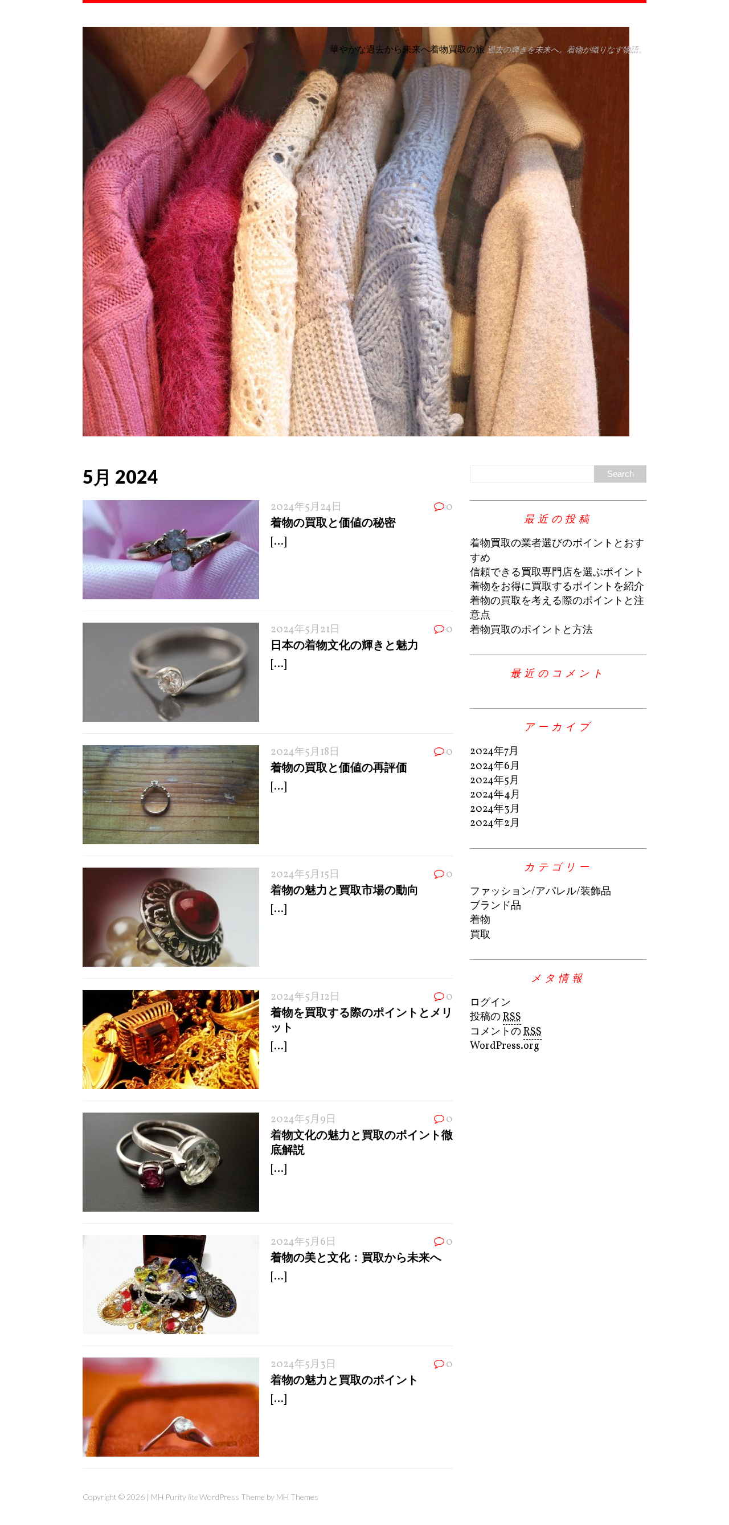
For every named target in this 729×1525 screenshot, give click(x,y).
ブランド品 (495, 906)
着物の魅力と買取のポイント (345, 1379)
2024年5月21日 (305, 630)
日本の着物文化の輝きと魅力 (345, 644)
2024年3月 (495, 809)
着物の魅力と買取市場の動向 (345, 889)
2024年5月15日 (305, 875)
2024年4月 (495, 795)
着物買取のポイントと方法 (531, 630)
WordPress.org (504, 1046)
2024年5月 (494, 781)
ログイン (490, 1003)
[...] (278, 542)
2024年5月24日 (306, 507)
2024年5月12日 (305, 997)
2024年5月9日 (303, 1120)
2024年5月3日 (303, 1365)
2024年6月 (495, 766)
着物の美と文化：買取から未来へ (356, 1257)
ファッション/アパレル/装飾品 (540, 892)
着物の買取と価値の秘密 (333, 522)
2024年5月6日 (303, 1242)
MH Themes (297, 1497)
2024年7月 (494, 752)
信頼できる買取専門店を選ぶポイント (557, 573)
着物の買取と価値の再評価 (339, 767)
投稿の (495, 1017)
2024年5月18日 (305, 752)
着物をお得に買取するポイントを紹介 (557, 587)
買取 (480, 935)
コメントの (506, 1032)
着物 (480, 920)
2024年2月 (495, 823)
